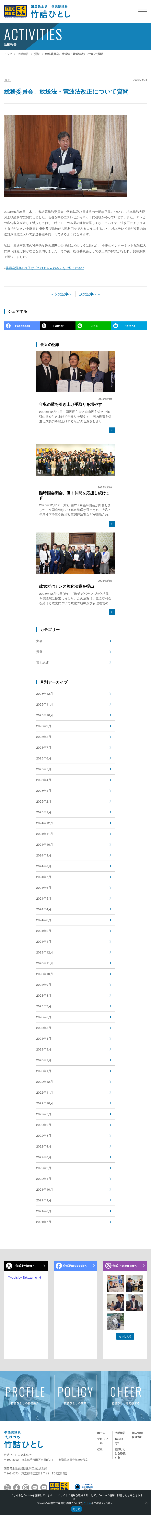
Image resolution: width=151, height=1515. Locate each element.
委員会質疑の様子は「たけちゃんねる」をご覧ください (45, 268)
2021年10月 (44, 1189)
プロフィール (102, 1441)
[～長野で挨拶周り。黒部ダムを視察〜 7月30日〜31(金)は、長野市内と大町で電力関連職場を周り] (115, 1321)
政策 (100, 1449)
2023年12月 (44, 952)
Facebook (22, 326)
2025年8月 (43, 736)
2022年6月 (43, 1124)
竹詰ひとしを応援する (120, 1453)
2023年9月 (43, 984)
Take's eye (119, 1441)
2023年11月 (44, 963)
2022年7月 (43, 1114)
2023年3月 (43, 1049)
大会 (39, 641)
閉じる (76, 1509)
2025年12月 (44, 693)
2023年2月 (43, 1060)
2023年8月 (43, 995)
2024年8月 (43, 866)
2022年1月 (43, 1178)
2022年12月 (44, 1081)
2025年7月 (43, 747)
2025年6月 (43, 758)
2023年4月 (43, 1038)
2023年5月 (43, 1027)
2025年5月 (43, 769)
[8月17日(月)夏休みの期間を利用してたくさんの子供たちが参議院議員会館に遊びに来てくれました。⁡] (134, 1302)
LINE (94, 326)
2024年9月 (43, 855)
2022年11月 (44, 1092)
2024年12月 (44, 823)
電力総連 (42, 662)
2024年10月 (44, 844)
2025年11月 (44, 704)
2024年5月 (43, 898)
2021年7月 (43, 1221)
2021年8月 (43, 1211)
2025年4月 (43, 779)
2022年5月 (43, 1135)
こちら (87, 1503)
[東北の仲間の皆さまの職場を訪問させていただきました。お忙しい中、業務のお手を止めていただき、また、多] (134, 1283)
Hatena (129, 326)
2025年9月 (43, 726)
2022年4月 (43, 1146)
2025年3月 (43, 790)
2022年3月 (43, 1157)
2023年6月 (43, 1017)
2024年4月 (43, 909)
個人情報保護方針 (137, 1435)
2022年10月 (44, 1103)
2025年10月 (44, 715)
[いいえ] (146, 1503)
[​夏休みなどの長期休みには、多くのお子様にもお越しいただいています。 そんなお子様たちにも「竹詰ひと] (115, 1283)
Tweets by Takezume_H (24, 1277)
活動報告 (120, 1433)
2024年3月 (43, 920)
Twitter (58, 326)
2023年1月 (43, 1071)
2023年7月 (43, 1006)
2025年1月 (43, 812)
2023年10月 (44, 974)
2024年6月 (43, 887)
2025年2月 (43, 801)
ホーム (101, 1433)
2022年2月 (43, 1168)
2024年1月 (43, 941)
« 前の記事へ (61, 293)
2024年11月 (44, 833)
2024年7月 (43, 877)
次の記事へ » (89, 293)
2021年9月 (43, 1200)
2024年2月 (43, 930)
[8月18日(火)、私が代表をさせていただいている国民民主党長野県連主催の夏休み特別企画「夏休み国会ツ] (115, 1302)
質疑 (7, 79)
